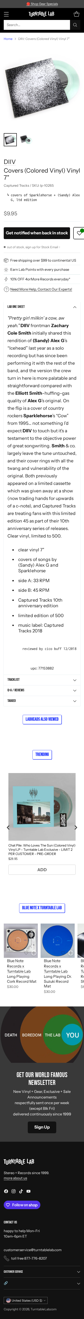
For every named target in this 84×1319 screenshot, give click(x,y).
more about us (15, 1178)
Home (8, 39)
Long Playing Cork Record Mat (21, 979)
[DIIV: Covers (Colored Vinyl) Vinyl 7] (42, 87)
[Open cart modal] (76, 14)
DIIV (10, 161)
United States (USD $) (27, 1300)
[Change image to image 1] (10, 139)
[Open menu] (6, 14)
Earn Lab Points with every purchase (39, 269)
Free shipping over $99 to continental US (43, 260)
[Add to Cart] (34, 953)
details (69, 4)
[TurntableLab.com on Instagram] (13, 1192)
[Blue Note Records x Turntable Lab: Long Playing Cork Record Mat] (21, 941)
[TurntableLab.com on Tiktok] (21, 1192)
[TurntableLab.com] (42, 13)
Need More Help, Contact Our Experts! (41, 289)
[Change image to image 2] (26, 139)
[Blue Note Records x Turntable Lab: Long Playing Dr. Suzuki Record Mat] (58, 941)
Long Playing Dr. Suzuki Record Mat (58, 981)
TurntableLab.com (43, 1309)
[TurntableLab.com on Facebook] (6, 1192)
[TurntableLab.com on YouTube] (28, 1192)
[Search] (75, 25)
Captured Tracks (59, 506)
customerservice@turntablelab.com (33, 1250)
